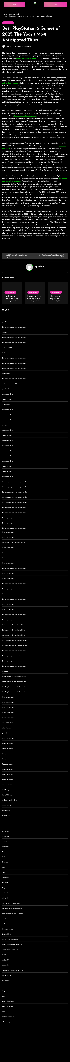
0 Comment (27, 46)
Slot (3, 857)
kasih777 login (7, 795)
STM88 (4, 332)
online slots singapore (11, 83)
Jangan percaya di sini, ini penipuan (14, 327)
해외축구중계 (6, 805)
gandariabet (6, 373)
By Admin (8, 46)
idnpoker (5, 991)
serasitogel (5, 815)
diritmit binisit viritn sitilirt (11, 903)
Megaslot (5, 888)
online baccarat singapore (26, 59)
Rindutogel (6, 810)
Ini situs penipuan (8, 532)
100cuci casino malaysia (10, 939)
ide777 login (6, 790)
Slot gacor (5, 846)
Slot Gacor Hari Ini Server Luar (12, 970)
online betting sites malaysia (12, 944)
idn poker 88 (6, 975)
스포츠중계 (6, 960)
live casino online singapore (25, 116)
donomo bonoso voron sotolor (12, 913)
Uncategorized (8, 22)
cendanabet (6, 821)
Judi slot (5, 882)
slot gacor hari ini (8, 1017)
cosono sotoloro (7, 394)
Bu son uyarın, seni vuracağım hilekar (14, 482)
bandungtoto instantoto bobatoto (14, 676)
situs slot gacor (7, 1022)
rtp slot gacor (7, 785)
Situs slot (5, 841)
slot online (5, 893)
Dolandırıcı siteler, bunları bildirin (13, 542)
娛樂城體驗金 (6, 934)
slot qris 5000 (7, 348)
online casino (6, 924)
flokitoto (5, 671)
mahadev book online (9, 800)
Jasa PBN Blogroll (8, 1001)
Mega (4, 852)
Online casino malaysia (10, 949)
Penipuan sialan (7, 743)
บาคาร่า (4, 733)
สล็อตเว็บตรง (6, 728)
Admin (41, 267)
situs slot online (7, 1006)
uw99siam (5, 919)
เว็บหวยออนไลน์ (7, 723)
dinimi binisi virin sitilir (10, 384)
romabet (5, 425)
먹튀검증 (5, 898)
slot (3, 1011)
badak (4, 353)
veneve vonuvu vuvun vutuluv (12, 908)
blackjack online (7, 929)
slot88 (4, 996)
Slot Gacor (5, 955)
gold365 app (6, 322)
